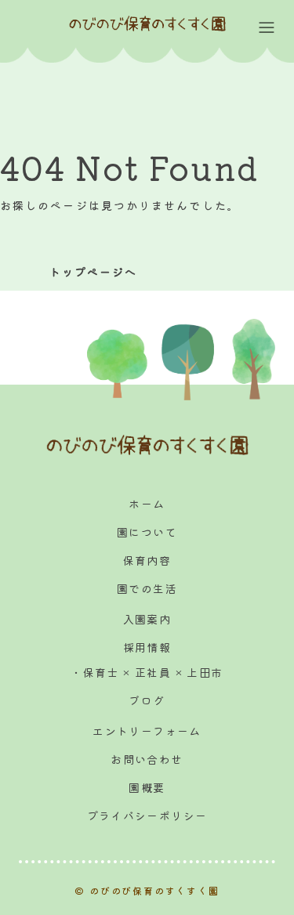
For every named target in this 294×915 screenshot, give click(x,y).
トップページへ (93, 272)
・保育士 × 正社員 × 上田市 (147, 672)
